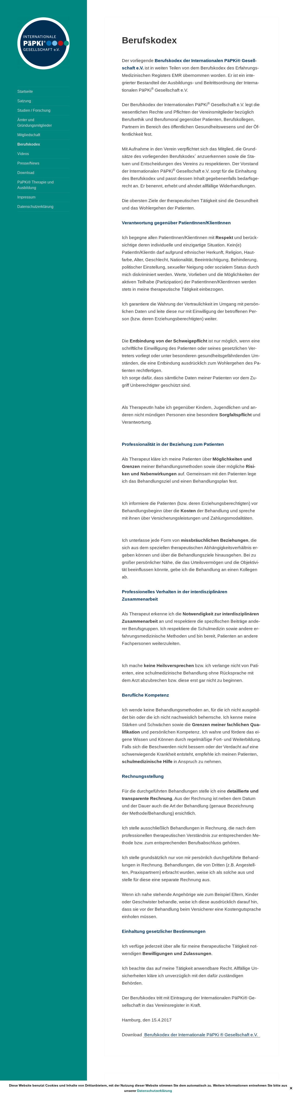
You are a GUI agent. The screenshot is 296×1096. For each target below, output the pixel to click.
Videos (23, 154)
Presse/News (28, 163)
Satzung (24, 101)
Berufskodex (28, 144)
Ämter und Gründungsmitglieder (34, 122)
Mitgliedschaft (28, 135)
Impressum (26, 197)
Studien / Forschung (33, 110)
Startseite (25, 91)
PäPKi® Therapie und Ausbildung (35, 185)
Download (25, 173)
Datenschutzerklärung (154, 1091)
